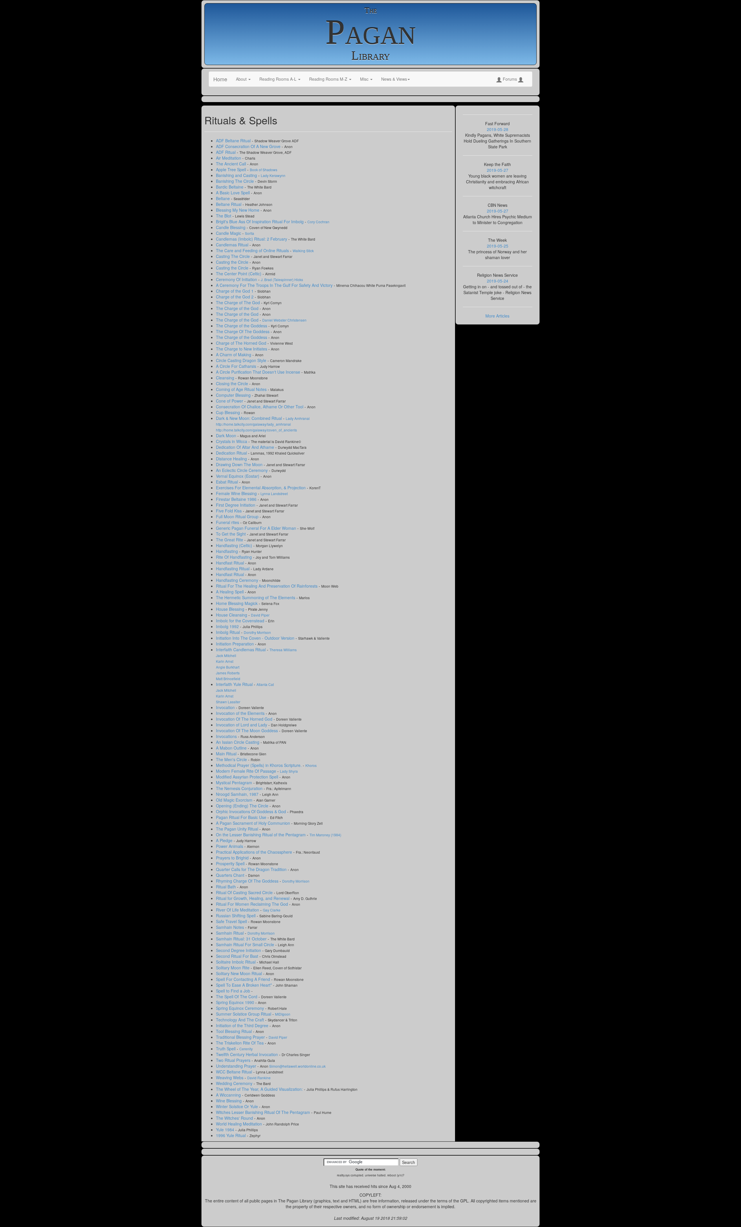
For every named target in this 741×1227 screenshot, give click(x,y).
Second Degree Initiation (239, 950)
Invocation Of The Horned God (245, 719)
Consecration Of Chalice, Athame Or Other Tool (260, 406)
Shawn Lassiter (228, 701)
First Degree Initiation (236, 505)
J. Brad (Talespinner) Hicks (282, 279)
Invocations (227, 736)
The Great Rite (230, 540)
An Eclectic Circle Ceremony (242, 470)
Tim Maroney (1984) (325, 834)
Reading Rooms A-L (278, 79)
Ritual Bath (226, 887)
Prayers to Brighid (233, 858)
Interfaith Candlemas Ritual (241, 649)
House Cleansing (232, 615)
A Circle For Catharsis (236, 366)
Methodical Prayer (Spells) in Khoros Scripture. (259, 765)
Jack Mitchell (226, 655)
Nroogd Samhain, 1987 (238, 794)
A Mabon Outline (232, 748)
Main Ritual (227, 754)
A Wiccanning (229, 1095)
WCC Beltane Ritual (234, 1072)
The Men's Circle (232, 759)
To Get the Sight (231, 534)
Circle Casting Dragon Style (241, 360)
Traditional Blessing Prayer (241, 1037)
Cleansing (225, 378)
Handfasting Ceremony (237, 580)
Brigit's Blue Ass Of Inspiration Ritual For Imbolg (260, 221)
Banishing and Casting (237, 175)
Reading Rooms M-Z (329, 79)
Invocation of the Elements (241, 713)
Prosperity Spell (231, 863)
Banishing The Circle (235, 181)
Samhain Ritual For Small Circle (245, 944)
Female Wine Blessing (237, 493)
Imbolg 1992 (228, 626)
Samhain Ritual (230, 933)
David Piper (260, 614)
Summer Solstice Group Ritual (244, 1014)
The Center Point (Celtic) (239, 273)
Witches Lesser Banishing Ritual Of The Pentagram (263, 1112)
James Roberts (228, 672)
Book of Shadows (263, 169)
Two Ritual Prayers (234, 1060)
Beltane (223, 198)
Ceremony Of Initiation (237, 279)
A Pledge (225, 840)
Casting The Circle (233, 256)
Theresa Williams (283, 649)
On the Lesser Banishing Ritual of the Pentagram (261, 834)
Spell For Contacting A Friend (243, 979)
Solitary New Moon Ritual (239, 973)
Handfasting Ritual (233, 568)
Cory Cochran (318, 221)
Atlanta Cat (265, 684)
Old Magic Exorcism (235, 800)
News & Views (394, 79)
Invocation (226, 707)
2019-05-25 (497, 246)
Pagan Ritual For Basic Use (241, 817)
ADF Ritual (226, 152)
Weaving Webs (230, 1077)
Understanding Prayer (236, 1066)
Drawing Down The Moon (240, 464)
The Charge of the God (238, 308)
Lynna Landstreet (274, 493)
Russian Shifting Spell (236, 915)
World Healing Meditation (239, 1124)
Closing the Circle (232, 383)
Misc (365, 79)
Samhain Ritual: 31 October (242, 939)
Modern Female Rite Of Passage (246, 771)
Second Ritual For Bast (237, 956)
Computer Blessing (234, 395)
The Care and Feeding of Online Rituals (253, 250)
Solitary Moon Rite (233, 967)
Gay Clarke (271, 909)
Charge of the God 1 (235, 291)
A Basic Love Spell (233, 192)
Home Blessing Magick (237, 603)
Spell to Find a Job (233, 991)
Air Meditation (229, 158)
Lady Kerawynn (273, 175)
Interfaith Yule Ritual (235, 684)
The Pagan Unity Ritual (237, 829)
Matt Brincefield (228, 678)
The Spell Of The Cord (237, 996)
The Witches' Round (235, 1118)
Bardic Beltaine (230, 187)
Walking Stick (303, 250)
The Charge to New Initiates (242, 349)
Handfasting (227, 551)
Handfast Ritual (230, 563)
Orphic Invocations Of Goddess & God (251, 811)
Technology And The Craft (240, 1020)
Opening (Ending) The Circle (242, 806)
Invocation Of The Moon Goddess (247, 730)
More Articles (497, 316)
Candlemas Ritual (233, 245)
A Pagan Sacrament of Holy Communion (253, 823)
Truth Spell (226, 1048)
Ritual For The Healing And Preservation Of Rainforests (267, 586)
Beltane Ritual (229, 204)
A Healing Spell (230, 592)
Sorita (249, 233)
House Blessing (230, 609)
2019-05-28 (497, 129)
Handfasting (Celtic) (234, 545)
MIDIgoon (282, 1014)
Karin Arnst (224, 661)
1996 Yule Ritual (231, 1135)
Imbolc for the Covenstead (240, 620)
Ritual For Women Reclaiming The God (252, 904)
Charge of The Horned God (241, 343)
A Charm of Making (234, 354)
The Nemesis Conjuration (240, 788)
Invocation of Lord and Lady (242, 725)
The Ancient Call (231, 164)
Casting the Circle (233, 262)
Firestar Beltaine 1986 (237, 499)
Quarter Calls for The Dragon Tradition (252, 869)
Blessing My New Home (238, 210)
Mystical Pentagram (234, 782)
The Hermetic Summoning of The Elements (256, 597)
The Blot (224, 216)
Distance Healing (232, 459)
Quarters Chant (230, 875)
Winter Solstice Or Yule (237, 1106)
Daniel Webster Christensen (284, 320)
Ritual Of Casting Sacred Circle (245, 892)
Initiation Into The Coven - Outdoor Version (256, 638)
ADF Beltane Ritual (234, 140)
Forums (510, 79)
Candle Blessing (231, 227)
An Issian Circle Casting (238, 742)
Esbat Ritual (227, 482)
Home (220, 79)
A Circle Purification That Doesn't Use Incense (258, 372)
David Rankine (259, 1077)
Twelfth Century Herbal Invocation (247, 1054)
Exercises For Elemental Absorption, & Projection (261, 487)
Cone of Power (230, 401)
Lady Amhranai (298, 418)
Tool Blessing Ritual (234, 1031)
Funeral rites (228, 522)
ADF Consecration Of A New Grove (249, 146)
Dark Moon (226, 435)
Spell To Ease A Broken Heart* (244, 985)
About (242, 79)
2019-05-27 (497, 170)
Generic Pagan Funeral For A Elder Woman (256, 528)
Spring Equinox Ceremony (240, 1008)
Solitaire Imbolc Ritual (236, 962)
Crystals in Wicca (232, 441)
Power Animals (230, 846)
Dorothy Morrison (257, 632)
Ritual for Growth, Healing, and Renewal (253, 898)
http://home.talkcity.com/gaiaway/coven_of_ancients (256, 429)
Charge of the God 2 (235, 297)
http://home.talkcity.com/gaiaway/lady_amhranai (253, 424)
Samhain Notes (230, 927)
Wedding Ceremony (235, 1083)
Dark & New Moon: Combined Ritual (249, 418)
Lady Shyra (289, 771)
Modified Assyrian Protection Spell (247, 777)
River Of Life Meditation (238, 910)
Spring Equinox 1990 (235, 1002)
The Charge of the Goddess (242, 326)
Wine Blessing (229, 1101)
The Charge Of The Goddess (243, 331)
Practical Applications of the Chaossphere (254, 852)
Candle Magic (229, 233)
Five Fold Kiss (229, 511)
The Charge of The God (238, 302)
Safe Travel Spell (232, 921)
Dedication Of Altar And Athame (245, 447)
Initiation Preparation (235, 644)
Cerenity (246, 1048)
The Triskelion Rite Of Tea (240, 1043)
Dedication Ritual (232, 453)
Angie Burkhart (227, 667)
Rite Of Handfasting (234, 557)
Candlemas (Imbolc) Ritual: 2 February (252, 239)
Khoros (311, 765)
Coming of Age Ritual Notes (242, 389)
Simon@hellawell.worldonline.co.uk (297, 1066)
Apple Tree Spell (231, 169)
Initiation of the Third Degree (242, 1025)
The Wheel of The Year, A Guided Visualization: (260, 1089)
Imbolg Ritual (228, 632)
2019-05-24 (497, 281)
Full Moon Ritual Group (238, 516)
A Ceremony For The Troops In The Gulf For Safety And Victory (275, 285)
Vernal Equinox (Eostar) (238, 476)
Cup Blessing (228, 412)
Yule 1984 (225, 1129)
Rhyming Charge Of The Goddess (248, 881)
